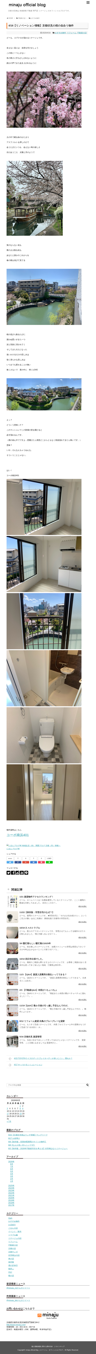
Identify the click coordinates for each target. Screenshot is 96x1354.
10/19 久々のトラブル (29, 928)
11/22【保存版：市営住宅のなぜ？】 (36, 912)
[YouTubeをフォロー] (22, 873)
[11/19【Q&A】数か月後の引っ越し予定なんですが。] (12, 1010)
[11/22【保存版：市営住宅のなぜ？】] (12, 917)
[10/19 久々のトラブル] (12, 932)
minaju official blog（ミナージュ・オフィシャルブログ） (45, 1350)
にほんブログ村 (13, 849)
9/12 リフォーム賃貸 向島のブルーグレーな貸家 (42, 1021)
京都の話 (12, 1248)
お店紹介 (12, 1225)
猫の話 (11, 1276)
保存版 (11, 1262)
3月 (11, 1176)
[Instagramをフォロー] (17, 873)
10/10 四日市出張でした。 (31, 959)
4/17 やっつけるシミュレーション (28, 1065)
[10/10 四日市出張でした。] (12, 964)
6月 (11, 1169)
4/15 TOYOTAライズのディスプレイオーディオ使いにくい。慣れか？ (43, 1058)
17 (8, 1114)
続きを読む (83, 906)
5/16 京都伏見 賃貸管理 (30, 1037)
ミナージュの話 (14, 1238)
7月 (11, 1167)
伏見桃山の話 (14, 1255)
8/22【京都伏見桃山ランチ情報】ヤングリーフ (28, 1135)
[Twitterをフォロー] (8, 873)
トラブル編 (13, 1235)
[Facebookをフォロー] (13, 873)
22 (21, 1114)
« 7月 (9, 1122)
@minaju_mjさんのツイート (18, 1288)
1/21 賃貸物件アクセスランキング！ (36, 897)
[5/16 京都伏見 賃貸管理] (12, 1041)
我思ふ (11, 1269)
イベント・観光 (14, 1232)
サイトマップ (60, 1346)
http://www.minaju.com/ (16, 1325)
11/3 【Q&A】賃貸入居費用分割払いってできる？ (43, 974)
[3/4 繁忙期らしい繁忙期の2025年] (12, 948)
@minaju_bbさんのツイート (18, 1300)
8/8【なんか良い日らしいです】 (21, 1145)
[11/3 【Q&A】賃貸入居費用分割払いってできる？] (12, 979)
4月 (11, 1174)
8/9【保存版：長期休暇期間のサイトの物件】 (27, 1142)
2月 (11, 1179)
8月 (11, 1164)
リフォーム (71, 33)
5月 (11, 1171)
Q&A (10, 1218)
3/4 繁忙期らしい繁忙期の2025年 (35, 943)
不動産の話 (82, 33)
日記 (10, 1272)
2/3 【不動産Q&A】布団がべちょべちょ (38, 990)
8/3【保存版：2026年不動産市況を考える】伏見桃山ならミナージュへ (38, 1149)
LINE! (49, 858)
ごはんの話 (13, 1228)
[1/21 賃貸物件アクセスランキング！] (12, 901)
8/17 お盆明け (14, 1138)
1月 (11, 1181)
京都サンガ (13, 1252)
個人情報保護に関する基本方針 (42, 1346)
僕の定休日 (13, 1265)
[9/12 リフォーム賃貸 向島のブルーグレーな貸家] (12, 1026)
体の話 (11, 1259)
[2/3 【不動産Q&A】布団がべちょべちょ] (12, 995)
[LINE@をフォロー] (26, 873)
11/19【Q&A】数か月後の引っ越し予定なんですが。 (44, 1005)
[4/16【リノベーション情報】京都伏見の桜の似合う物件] (33, 862)
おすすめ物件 (60, 33)
